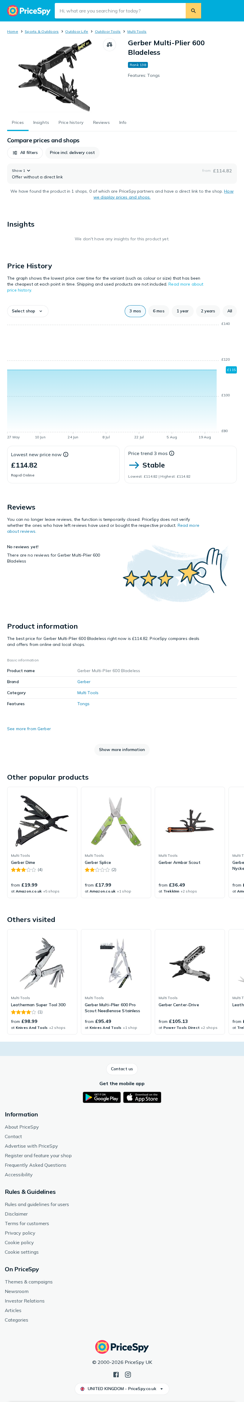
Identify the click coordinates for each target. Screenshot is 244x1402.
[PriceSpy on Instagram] (128, 1374)
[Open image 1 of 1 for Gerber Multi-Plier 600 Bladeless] (55, 75)
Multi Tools (137, 31)
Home (12, 31)
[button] (25, 153)
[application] (122, 381)
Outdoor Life (76, 31)
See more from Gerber (29, 728)
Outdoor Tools (108, 31)
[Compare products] (109, 44)
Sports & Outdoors (42, 31)
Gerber (84, 681)
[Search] (193, 10)
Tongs (83, 703)
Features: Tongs (144, 75)
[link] (42, 842)
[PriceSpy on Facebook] (116, 1374)
